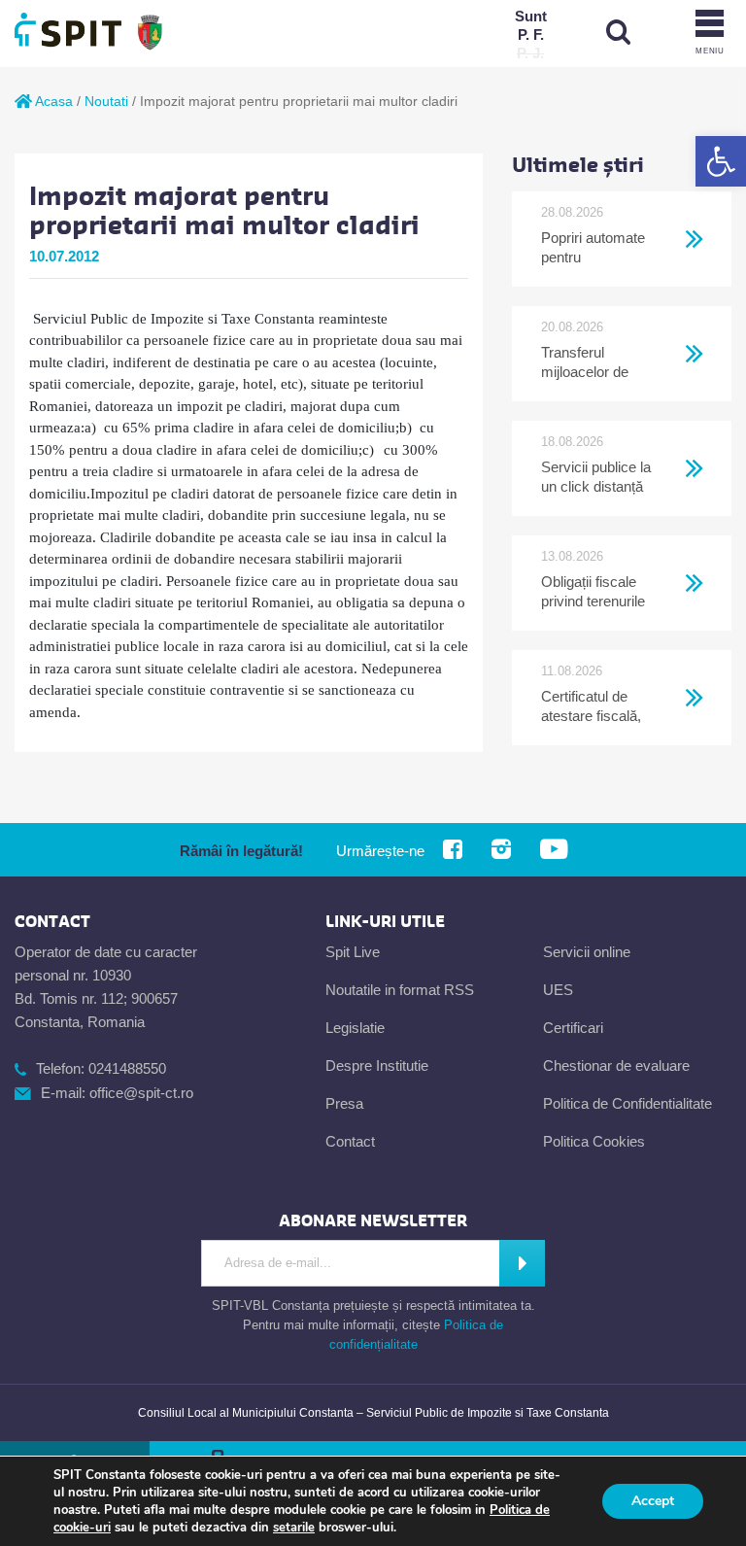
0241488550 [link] (127, 1068)
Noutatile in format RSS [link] (399, 989)
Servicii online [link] (586, 952)
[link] (720, 161)
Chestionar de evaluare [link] (616, 1065)
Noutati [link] (106, 101)
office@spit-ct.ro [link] (141, 1092)
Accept (652, 1501)
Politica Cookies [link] (594, 1141)
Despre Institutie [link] (376, 1065)
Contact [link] (350, 1141)
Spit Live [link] (352, 952)
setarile (294, 1527)
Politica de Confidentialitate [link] (627, 1103)
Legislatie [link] (355, 1027)
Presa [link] (344, 1103)
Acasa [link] (52, 101)
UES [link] (558, 989)
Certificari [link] (573, 1027)
